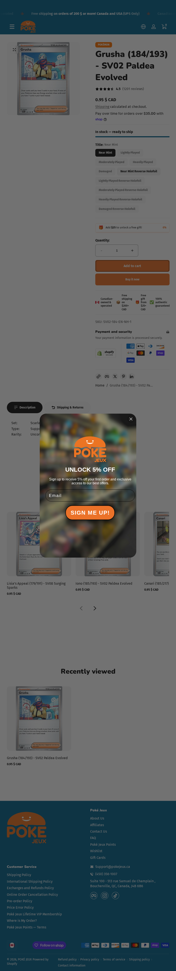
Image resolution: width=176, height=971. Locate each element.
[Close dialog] (131, 419)
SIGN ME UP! (90, 512)
